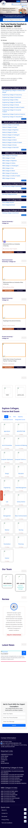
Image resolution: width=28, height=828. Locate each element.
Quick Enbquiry (1, 495)
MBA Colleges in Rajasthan (9, 160)
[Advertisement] (14, 684)
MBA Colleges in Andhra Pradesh (11, 176)
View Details (20, 252)
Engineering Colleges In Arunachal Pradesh (11, 110)
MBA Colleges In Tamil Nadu (10, 155)
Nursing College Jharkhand (9, 194)
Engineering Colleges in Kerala (10, 105)
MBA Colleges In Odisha (8, 163)
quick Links (5, 807)
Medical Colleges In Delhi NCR (10, 147)
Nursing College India (14, 192)
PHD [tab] (14, 416)
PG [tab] (10, 416)
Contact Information (8, 738)
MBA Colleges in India (14, 153)
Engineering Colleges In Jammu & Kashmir (13, 114)
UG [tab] (6, 416)
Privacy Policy (5, 819)
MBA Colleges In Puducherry (10, 173)
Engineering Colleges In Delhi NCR (11, 102)
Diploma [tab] (20, 416)
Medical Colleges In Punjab (9, 127)
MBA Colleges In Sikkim (8, 170)
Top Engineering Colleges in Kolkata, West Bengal (13, 91)
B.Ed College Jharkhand (8, 205)
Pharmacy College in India (14, 184)
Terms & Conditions (7, 823)
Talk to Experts (8, 252)
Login (18, 1)
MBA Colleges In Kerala (8, 178)
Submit (14, 725)
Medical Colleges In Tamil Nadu (10, 125)
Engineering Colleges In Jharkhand (11, 97)
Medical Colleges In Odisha (9, 132)
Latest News (24, 4)
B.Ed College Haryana (8, 202)
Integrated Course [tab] (20, 419)
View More (24, 119)
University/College (16, 4)
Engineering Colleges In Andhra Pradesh (13, 107)
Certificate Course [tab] (8, 419)
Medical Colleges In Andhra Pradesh (12, 142)
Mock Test (25, 6)
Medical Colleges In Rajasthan (10, 130)
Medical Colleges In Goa (8, 137)
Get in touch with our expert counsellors (14, 705)
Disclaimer (4, 816)
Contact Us (5, 813)
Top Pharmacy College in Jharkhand (12, 186)
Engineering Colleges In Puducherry (12, 95)
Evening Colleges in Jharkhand (10, 213)
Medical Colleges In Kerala (9, 145)
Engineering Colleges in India (14, 88)
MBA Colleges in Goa (8, 168)
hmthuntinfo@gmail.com (13, 743)
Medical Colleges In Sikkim (9, 140)
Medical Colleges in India (14, 122)
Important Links (7, 751)
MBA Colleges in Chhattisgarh (10, 165)
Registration (24, 1)
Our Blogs (4, 760)
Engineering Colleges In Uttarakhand (12, 117)
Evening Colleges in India (14, 210)
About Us (4, 810)
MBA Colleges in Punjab (8, 158)
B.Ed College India (14, 200)
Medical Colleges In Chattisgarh (11, 135)
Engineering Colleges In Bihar (10, 100)
